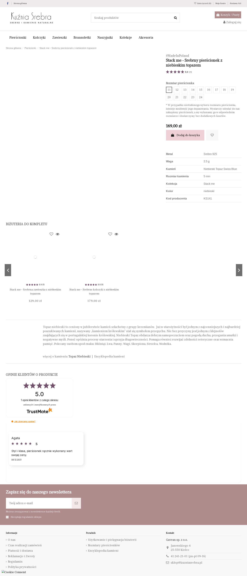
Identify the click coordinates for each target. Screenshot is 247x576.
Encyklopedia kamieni (109, 356)
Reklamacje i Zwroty (21, 556)
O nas (11, 540)
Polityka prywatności (22, 567)
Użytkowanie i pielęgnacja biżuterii (112, 540)
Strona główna (20, 3)
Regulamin (15, 562)
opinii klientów (39, 400)
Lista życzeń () (204, 3)
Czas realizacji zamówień (25, 545)
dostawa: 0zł (235, 3)
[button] (12, 421)
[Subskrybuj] (76, 503)
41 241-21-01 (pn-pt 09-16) (188, 556)
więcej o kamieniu (67, 356)
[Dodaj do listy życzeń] (212, 135)
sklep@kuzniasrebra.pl (186, 563)
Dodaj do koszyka (188, 135)
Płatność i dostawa (20, 551)
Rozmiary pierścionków (104, 545)
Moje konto (220, 3)
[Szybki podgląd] (57, 234)
